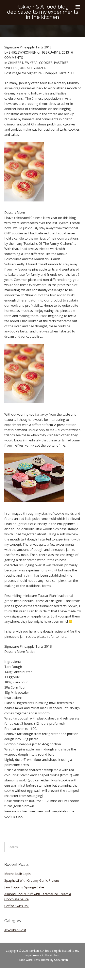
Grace (21, 960)
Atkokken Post (15, 930)
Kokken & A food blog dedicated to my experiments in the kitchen (42, 12)
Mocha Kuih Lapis (17, 874)
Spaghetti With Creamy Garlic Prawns (32, 880)
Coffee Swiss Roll (16, 906)
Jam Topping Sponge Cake (24, 887)
